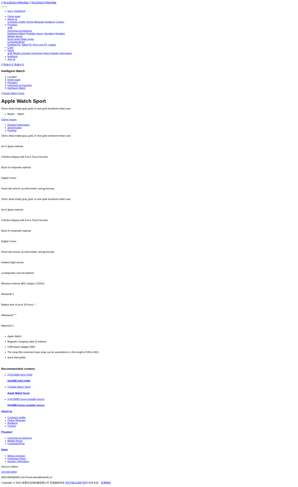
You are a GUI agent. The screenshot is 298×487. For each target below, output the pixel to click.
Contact (11, 426)
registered (19, 11)
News (4, 449)
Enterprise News (16, 458)
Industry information (18, 461)
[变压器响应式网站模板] (149, 3)
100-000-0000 (9, 472)
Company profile (16, 417)
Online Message (16, 420)
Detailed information (18, 125)
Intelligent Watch (16, 88)
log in (10, 11)
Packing (11, 130)
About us (6, 411)
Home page (13, 16)
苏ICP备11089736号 (76, 482)
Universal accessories (19, 85)
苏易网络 (106, 482)
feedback (12, 423)
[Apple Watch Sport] (18, 387)
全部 (9, 27)
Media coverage (16, 456)
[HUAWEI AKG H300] (19, 375)
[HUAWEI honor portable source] (26, 399)
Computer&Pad (16, 443)
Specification (14, 127)
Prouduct (12, 82)
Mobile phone (15, 440)
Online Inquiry (9, 119)
